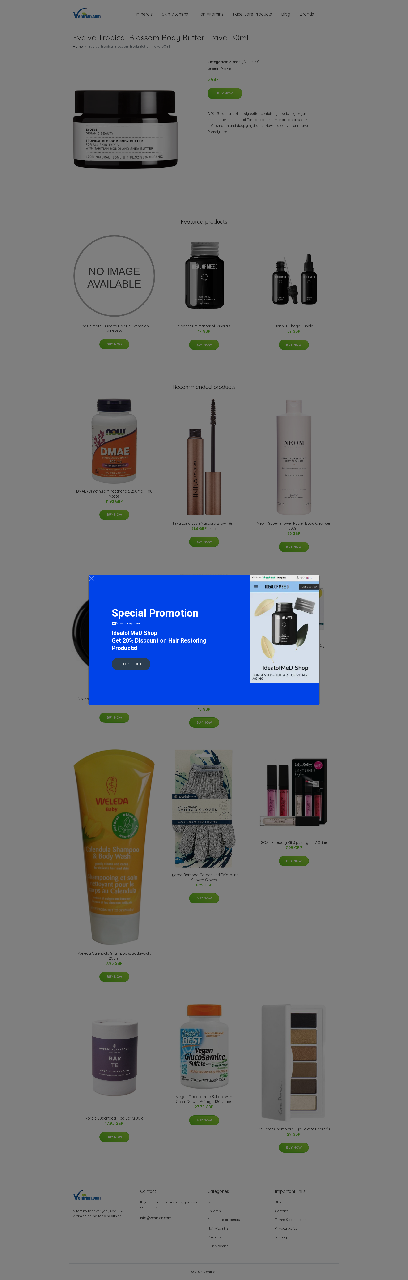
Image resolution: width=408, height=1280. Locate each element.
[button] (131, 664)
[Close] (91, 578)
